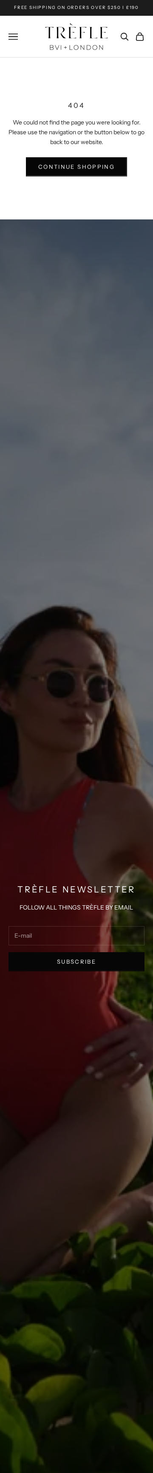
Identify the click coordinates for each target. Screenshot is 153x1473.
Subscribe (76, 961)
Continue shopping (76, 166)
